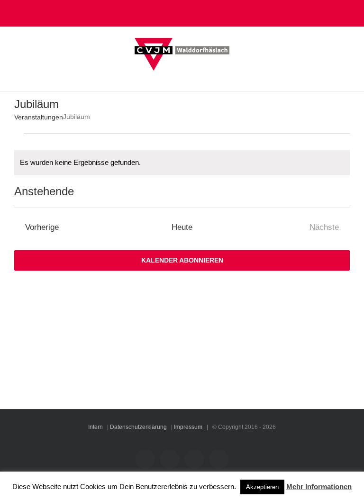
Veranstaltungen (38, 117)
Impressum (188, 427)
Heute (182, 227)
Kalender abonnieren (182, 260)
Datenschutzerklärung (138, 427)
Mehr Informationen (319, 486)
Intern (95, 427)
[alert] (182, 162)
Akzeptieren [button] (262, 487)
